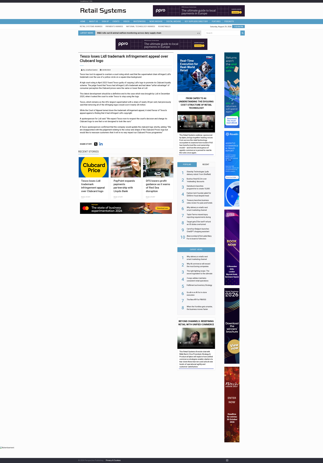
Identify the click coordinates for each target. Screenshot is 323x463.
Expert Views (196, 250)
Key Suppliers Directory (196, 21)
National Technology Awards (140, 26)
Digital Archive (173, 21)
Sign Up (105, 21)
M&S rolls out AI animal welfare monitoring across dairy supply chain (129, 33)
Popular (187, 164)
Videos (126, 21)
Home (82, 21)
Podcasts (229, 21)
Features (216, 21)
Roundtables (164, 26)
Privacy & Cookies (113, 460)
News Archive (156, 21)
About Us (93, 21)
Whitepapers (139, 21)
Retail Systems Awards (91, 26)
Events (116, 21)
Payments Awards (114, 26)
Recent (206, 164)
